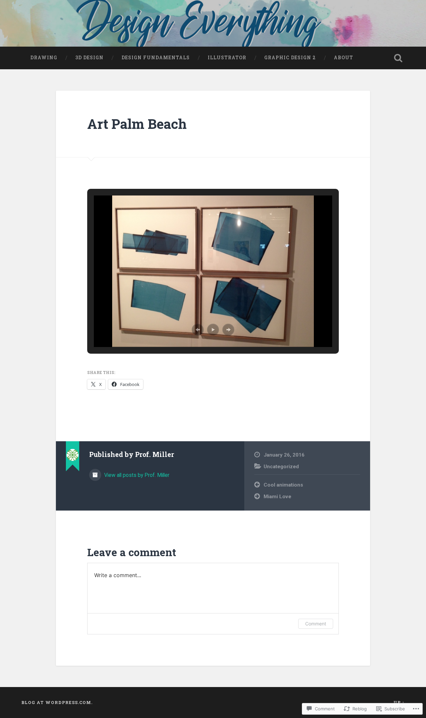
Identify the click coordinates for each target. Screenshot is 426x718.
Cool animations (283, 485)
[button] (198, 330)
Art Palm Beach (137, 124)
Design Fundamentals (155, 58)
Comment (315, 623)
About (343, 58)
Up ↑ (399, 702)
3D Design (89, 58)
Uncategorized (281, 467)
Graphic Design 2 (290, 58)
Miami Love (277, 497)
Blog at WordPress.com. (57, 702)
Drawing (43, 58)
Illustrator (227, 58)
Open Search (398, 58)
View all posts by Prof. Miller (136, 475)
